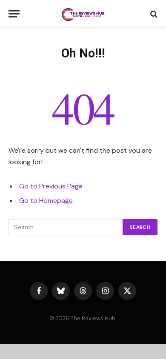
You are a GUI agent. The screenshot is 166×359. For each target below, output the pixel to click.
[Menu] (14, 13)
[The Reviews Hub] (83, 14)
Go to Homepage (46, 200)
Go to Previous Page (51, 186)
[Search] (153, 13)
